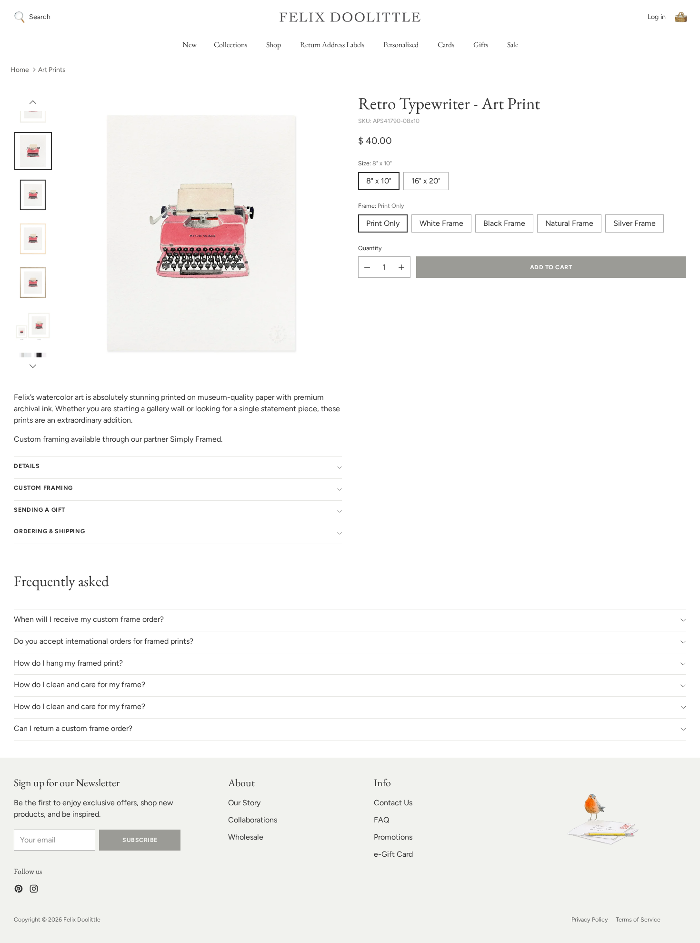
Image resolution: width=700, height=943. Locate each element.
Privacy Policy (589, 919)
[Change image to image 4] (33, 239)
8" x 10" (378, 181)
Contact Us (393, 802)
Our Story (244, 802)
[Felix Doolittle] (350, 16)
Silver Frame (634, 223)
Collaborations (252, 819)
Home (19, 70)
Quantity (370, 248)
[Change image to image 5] (33, 283)
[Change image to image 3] (33, 195)
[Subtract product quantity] (367, 267)
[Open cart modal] (681, 17)
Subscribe (139, 839)
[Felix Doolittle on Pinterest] (18, 890)
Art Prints (52, 70)
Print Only (383, 223)
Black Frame (504, 223)
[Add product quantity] (401, 267)
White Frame (441, 223)
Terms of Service (638, 919)
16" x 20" (425, 181)
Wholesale (245, 837)
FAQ (381, 819)
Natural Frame (569, 223)
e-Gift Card (393, 854)
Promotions (393, 837)
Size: (375, 163)
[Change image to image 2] (33, 151)
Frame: (381, 205)
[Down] (33, 366)
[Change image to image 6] (33, 326)
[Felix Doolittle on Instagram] (34, 890)
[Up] (33, 102)
